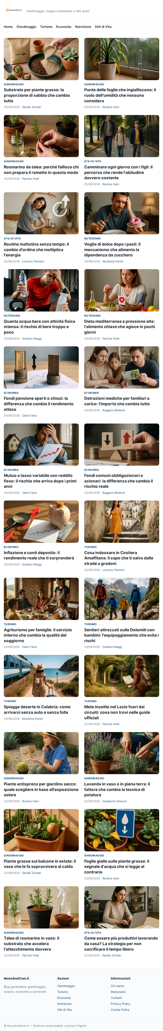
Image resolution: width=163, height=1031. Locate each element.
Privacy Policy (120, 1003)
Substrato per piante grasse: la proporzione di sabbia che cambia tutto (37, 95)
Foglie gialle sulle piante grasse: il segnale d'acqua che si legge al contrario (116, 867)
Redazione (118, 992)
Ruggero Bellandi (114, 410)
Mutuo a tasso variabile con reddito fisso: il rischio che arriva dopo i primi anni (40, 481)
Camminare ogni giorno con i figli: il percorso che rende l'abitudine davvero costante (118, 172)
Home (8, 27)
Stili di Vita (103, 27)
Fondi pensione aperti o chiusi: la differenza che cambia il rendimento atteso (39, 404)
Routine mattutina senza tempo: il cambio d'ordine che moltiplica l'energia (36, 249)
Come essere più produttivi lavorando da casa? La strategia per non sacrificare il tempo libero (121, 943)
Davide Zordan (31, 107)
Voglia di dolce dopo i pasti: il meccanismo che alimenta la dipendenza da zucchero (112, 249)
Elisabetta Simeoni (115, 801)
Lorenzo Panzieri (33, 261)
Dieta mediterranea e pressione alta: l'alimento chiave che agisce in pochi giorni (119, 327)
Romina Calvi (111, 107)
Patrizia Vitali (30, 178)
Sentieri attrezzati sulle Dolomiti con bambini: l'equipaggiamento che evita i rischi (121, 635)
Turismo (46, 27)
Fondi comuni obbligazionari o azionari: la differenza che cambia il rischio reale (118, 481)
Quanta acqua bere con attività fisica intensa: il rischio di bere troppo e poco (39, 327)
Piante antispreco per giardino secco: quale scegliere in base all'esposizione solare (41, 789)
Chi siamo (117, 986)
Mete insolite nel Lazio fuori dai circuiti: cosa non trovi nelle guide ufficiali (117, 712)
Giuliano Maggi (32, 338)
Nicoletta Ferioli (113, 261)
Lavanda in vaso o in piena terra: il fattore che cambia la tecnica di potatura (117, 789)
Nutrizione (83, 27)
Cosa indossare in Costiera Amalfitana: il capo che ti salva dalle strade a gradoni (118, 558)
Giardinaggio (26, 27)
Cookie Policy (120, 1009)
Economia (63, 27)
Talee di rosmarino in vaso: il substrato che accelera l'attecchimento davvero (31, 943)
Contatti (116, 998)
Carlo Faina (29, 415)
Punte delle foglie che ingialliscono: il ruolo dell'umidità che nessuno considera (120, 95)
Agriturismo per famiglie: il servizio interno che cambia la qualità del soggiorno (38, 635)
